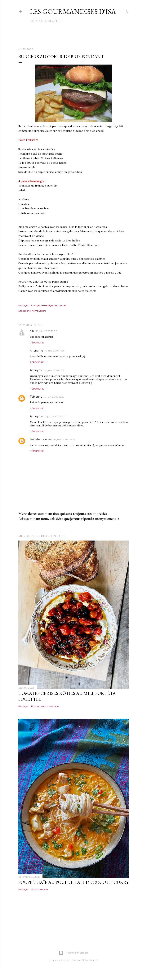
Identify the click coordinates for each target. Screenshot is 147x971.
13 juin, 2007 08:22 (64, 439)
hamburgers (39, 310)
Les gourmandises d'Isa (73, 11)
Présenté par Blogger (76, 952)
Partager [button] (23, 305)
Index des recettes (46, 21)
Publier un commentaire (45, 706)
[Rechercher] (126, 10)
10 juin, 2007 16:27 (54, 396)
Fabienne (36, 396)
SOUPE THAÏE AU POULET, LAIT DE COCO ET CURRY (73, 882)
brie (28, 310)
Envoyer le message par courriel (48, 305)
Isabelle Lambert (41, 439)
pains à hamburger (33, 181)
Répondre (37, 342)
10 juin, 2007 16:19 (55, 370)
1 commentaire (39, 889)
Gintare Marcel (89, 960)
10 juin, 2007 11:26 (55, 350)
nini (32, 331)
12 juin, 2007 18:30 (55, 416)
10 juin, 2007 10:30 (46, 331)
